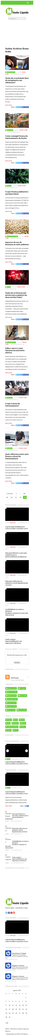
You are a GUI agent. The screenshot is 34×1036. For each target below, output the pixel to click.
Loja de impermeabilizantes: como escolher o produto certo (16, 527)
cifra (16, 719)
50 (11, 497)
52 (20, 497)
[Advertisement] (17, 32)
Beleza (9, 730)
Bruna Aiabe (23, 130)
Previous (7, 750)
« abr (6, 1023)
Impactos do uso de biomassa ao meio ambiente (17, 243)
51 (16, 497)
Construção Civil (11, 342)
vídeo (22, 719)
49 (7, 497)
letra (8, 723)
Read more (8, 105)
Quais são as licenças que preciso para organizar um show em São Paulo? (16, 295)
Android (16, 723)
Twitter (19, 107)
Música (9, 719)
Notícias (10, 688)
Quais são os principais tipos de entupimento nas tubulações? (17, 80)
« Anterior (9, 493)
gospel (23, 723)
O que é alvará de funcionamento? (12, 404)
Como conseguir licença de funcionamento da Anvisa (16, 137)
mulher (23, 726)
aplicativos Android (12, 726)
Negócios (9, 397)
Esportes (10, 702)
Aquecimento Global (12, 236)
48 (24, 493)
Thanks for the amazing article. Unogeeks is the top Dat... (16, 956)
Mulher (9, 710)
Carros (21, 710)
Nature (9, 185)
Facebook (26, 107)
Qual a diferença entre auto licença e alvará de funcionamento (17, 456)
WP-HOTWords (22, 1034)
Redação (13, 522)
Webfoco (8, 1031)
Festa (8, 287)
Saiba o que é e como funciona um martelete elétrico (15, 350)
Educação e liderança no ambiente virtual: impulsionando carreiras (16, 583)
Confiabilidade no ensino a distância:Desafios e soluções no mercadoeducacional (16, 612)
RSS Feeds (14, 678)
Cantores (10, 706)
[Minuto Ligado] (17, 14)
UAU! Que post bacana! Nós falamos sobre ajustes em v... (20, 967)
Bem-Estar (10, 130)
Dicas (21, 695)
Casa (8, 759)
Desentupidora (11, 72)
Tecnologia (11, 699)
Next (26, 750)
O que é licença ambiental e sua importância (16, 193)
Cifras (16, 730)
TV (21, 688)
